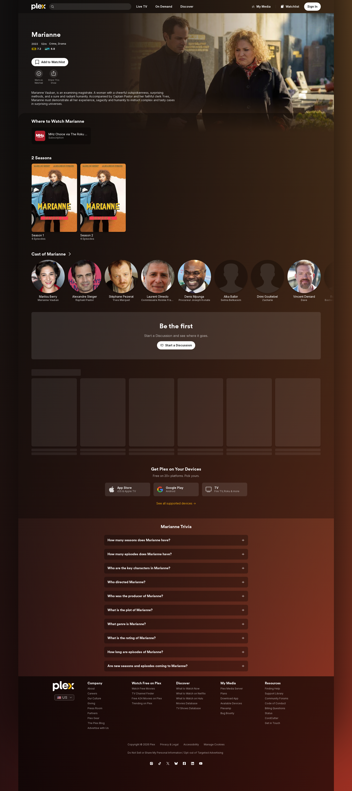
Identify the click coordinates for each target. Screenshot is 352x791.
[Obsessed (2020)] (103, 512)
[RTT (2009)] (249, 416)
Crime (53, 43)
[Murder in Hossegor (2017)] (200, 512)
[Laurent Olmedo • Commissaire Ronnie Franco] (157, 281)
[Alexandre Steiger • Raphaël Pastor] (84, 281)
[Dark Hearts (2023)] (200, 609)
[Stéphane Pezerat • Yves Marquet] (121, 281)
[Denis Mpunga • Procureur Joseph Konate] (194, 281)
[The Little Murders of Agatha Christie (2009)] (298, 609)
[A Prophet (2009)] (298, 416)
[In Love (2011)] (54, 512)
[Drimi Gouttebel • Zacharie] (267, 281)
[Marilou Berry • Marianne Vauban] (48, 281)
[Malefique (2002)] (200, 416)
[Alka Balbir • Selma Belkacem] (231, 281)
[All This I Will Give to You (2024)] (54, 609)
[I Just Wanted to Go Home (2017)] (249, 512)
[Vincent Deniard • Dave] (304, 281)
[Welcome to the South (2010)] (151, 416)
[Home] (38, 6)
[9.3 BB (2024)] (298, 512)
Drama (62, 43)
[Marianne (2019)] (103, 416)
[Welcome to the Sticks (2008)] (54, 416)
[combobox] (93, 6)
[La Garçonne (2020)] (249, 609)
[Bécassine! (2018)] (151, 512)
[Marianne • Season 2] (103, 202)
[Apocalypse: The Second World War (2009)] (103, 609)
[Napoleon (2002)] (151, 609)
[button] (53, 76)
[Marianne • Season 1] (54, 202)
